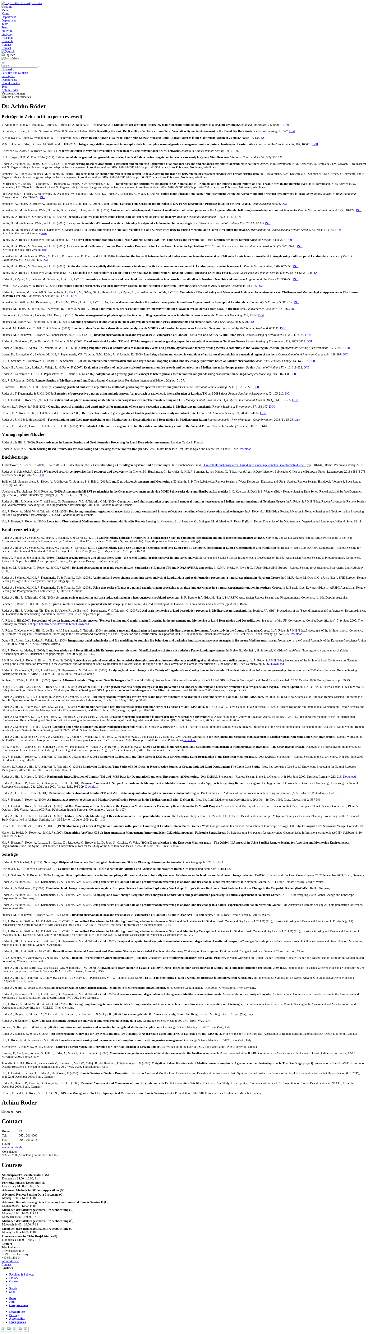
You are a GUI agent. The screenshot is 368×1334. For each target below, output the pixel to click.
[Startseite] (22, 3)
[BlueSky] (10, 1330)
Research (7, 37)
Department (9, 17)
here (44, 233)
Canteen (14, 1281)
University (8, 69)
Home (5, 13)
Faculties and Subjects (15, 72)
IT (10, 1284)
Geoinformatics (11, 83)
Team (5, 23)
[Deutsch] (8, 51)
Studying (7, 30)
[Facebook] (4, 1330)
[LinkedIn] (26, 1330)
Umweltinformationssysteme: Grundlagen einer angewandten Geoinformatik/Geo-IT (254, 465)
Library (13, 1278)
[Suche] (3, 62)
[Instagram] (21, 1330)
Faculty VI (8, 76)
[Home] (7, 6)
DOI (286, 124)
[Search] (38, 66)
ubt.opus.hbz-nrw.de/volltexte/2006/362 (52, 624)
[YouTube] (15, 1330)
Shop (12, 1291)
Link (297, 419)
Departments (9, 79)
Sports (13, 1288)
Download (244, 449)
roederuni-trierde (12, 1147)
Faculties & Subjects (21, 1274)
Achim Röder (10, 90)
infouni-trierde (10, 1261)
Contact (6, 44)
